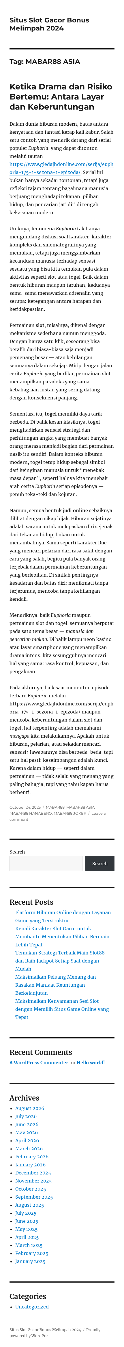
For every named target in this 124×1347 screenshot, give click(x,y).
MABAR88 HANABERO (31, 813)
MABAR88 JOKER (70, 813)
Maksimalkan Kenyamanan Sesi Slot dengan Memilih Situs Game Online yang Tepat (62, 1009)
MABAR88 (55, 807)
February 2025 (31, 1253)
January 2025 (30, 1261)
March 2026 (29, 1148)
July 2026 (26, 1116)
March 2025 (29, 1245)
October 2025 (30, 1189)
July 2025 (26, 1213)
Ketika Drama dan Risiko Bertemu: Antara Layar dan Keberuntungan (61, 97)
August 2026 (29, 1108)
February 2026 (32, 1157)
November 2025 (33, 1181)
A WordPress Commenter (39, 1062)
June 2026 (27, 1124)
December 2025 (33, 1173)
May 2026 (26, 1132)
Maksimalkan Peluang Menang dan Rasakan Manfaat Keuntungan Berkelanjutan (55, 985)
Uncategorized (32, 1307)
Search (17, 852)
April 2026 (27, 1140)
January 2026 (30, 1165)
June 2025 (26, 1221)
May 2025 (26, 1229)
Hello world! (91, 1062)
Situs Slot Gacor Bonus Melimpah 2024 (49, 24)
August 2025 (29, 1205)
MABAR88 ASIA (80, 807)
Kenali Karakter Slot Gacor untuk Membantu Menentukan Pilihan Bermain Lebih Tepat (62, 937)
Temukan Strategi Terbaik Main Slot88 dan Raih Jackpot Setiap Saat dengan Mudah (60, 961)
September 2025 (34, 1197)
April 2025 (27, 1237)
